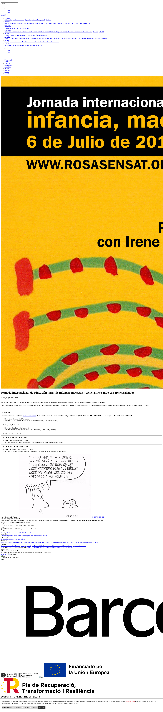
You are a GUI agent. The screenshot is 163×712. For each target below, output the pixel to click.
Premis (7, 72)
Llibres (26, 28)
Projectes (59, 32)
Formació (7, 61)
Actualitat (7, 63)
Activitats (101, 32)
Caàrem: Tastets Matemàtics (30, 35)
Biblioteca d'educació (73, 32)
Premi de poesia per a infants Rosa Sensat (34, 42)
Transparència (41, 20)
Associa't (3, 15)
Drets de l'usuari (62, 547)
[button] (81, 408)
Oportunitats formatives (11, 23)
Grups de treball (52, 23)
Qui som (7, 20)
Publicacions (8, 65)
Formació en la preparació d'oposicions (78, 23)
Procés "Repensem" (88, 38)
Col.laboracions (19, 20)
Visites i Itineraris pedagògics (13, 35)
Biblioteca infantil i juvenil (29, 32)
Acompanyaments (29, 23)
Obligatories (18, 707)
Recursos (95, 32)
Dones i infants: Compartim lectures (45, 38)
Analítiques (26, 707)
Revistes (7, 28)
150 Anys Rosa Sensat (101, 38)
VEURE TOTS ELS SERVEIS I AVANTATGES (16, 532)
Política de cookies (51, 547)
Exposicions (43, 35)
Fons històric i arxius (86, 32)
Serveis (7, 68)
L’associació (8, 60)
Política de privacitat (33, 547)
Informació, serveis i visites (13, 32)
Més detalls (41, 707)
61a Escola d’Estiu (41, 23)
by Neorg (70, 547)
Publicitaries (34, 707)
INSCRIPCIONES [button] (98, 517)
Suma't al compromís (11, 45)
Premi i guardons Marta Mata (13, 42)
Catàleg (64, 32)
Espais (27, 20)
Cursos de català (62, 23)
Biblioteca (8, 67)
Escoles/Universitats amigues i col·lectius (29, 45)
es (9, 12)
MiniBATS (52, 32)
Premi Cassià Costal (53, 42)
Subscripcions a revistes (17, 28)
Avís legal (42, 547)
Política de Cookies (130, 701)
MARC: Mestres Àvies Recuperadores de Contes (19, 38)
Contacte (48, 20)
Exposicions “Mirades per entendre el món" (69, 38)
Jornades (21, 23)
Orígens (12, 20)
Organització (33, 20)
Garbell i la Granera (43, 32)
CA (6, 8)
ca (9, 10)
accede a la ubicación (29, 416)
